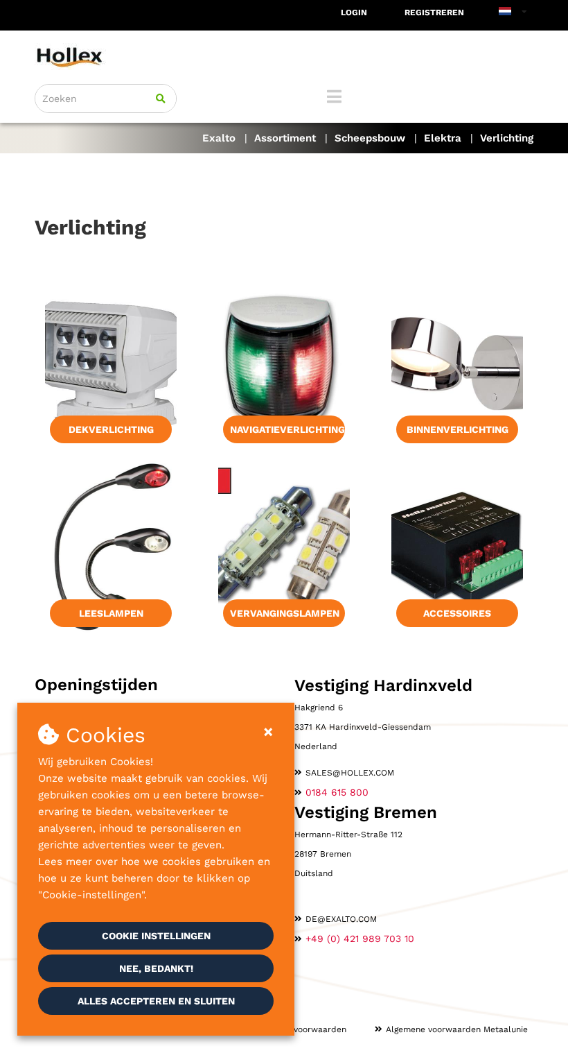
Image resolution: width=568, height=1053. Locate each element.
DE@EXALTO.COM (341, 919)
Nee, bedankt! (156, 968)
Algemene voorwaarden (298, 1029)
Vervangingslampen (284, 613)
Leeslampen (111, 613)
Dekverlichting (111, 429)
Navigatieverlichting (287, 429)
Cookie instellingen (156, 935)
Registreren (434, 12)
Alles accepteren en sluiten (156, 1001)
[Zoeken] (160, 98)
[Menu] (334, 96)
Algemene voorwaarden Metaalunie (457, 1029)
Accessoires (457, 613)
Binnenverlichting (457, 429)
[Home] (284, 56)
